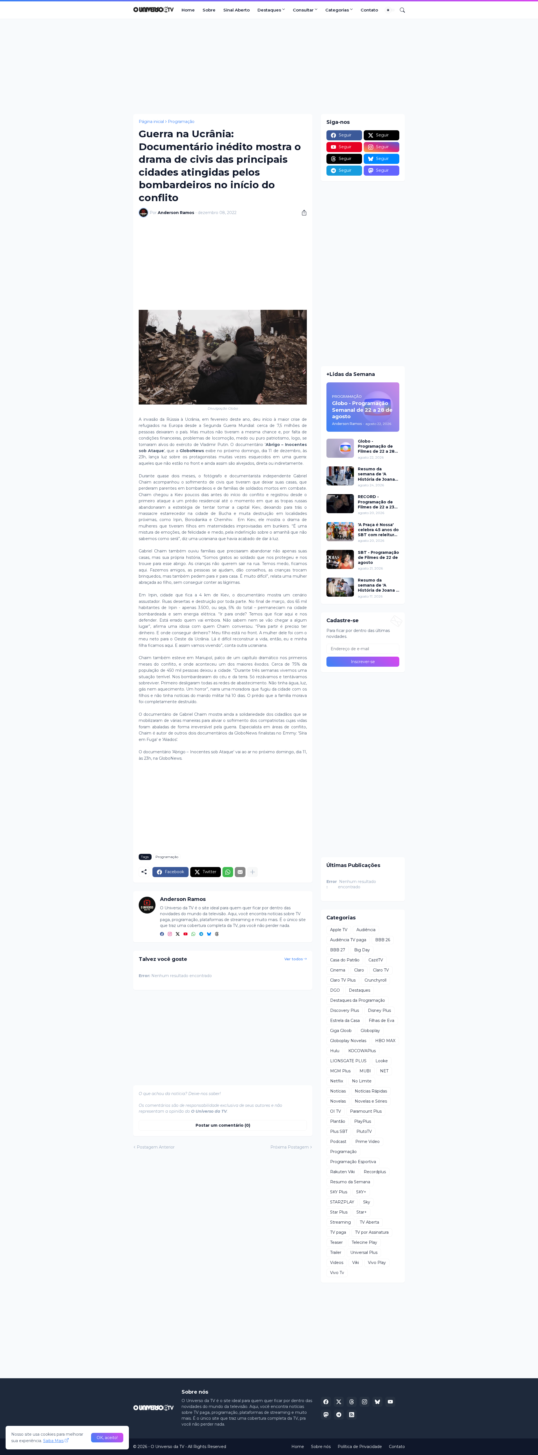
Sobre (209, 10)
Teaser (336, 1242)
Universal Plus (363, 1252)
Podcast (338, 1141)
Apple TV (338, 929)
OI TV (335, 1111)
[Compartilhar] (302, 212)
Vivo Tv (337, 1272)
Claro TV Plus (343, 980)
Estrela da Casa (345, 1020)
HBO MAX (385, 1040)
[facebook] (162, 934)
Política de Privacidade (360, 1446)
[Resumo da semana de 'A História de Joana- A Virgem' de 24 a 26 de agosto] (340, 475)
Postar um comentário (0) (223, 1125)
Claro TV (381, 970)
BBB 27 (337, 949)
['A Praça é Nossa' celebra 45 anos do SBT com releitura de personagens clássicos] (340, 531)
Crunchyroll (375, 980)
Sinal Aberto (236, 10)
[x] (339, 1402)
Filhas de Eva (381, 1020)
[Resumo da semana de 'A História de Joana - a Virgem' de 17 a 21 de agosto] (340, 587)
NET (384, 1070)
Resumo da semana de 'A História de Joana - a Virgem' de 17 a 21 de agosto (378, 585)
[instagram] (170, 934)
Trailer (335, 1252)
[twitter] (178, 934)
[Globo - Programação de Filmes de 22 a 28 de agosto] (340, 448)
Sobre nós (321, 1446)
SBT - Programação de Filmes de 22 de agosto (378, 557)
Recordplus (375, 1171)
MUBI (365, 1070)
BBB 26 (382, 939)
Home (188, 10)
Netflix (336, 1081)
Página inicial (151, 122)
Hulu (334, 1050)
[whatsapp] (193, 934)
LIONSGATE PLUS (348, 1060)
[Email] (240, 872)
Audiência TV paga (348, 939)
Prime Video (367, 1141)
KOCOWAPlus (362, 1050)
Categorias (337, 10)
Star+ (361, 1212)
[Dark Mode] (390, 10)
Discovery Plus (344, 1010)
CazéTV (375, 960)
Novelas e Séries (371, 1101)
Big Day (362, 949)
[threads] (217, 934)
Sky (366, 1202)
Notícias (338, 1091)
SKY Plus (338, 1191)
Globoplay (370, 1030)
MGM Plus (340, 1070)
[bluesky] (209, 934)
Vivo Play (377, 1262)
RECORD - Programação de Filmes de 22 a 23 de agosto (376, 502)
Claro (359, 970)
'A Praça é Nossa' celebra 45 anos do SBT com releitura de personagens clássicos (378, 530)
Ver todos (293, 959)
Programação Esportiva (353, 1161)
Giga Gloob (341, 1030)
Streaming (340, 1222)
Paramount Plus (366, 1111)
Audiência (365, 929)
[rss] (352, 1415)
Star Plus (338, 1212)
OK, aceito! (107, 1437)
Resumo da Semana (350, 1181)
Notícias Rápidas (371, 1091)
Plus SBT (338, 1131)
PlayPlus (362, 1121)
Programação (181, 122)
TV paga (338, 1232)
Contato (369, 10)
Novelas (338, 1101)
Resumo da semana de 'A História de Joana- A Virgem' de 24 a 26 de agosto (377, 474)
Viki (355, 1262)
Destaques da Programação (357, 1000)
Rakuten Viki (342, 1171)
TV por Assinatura (372, 1232)
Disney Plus (379, 1010)
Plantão (337, 1121)
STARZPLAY (342, 1202)
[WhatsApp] (227, 872)
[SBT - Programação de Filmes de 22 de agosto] (340, 559)
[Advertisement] (269, 66)
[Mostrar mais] (252, 872)
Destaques (269, 10)
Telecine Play (364, 1242)
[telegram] (201, 934)
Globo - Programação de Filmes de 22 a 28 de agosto (376, 446)
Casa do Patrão (345, 960)
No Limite (362, 1081)
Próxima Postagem (289, 1147)
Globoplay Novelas (348, 1040)
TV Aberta (369, 1222)
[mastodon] (326, 1415)
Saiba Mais (53, 1440)
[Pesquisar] (400, 10)
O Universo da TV (167, 1446)
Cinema (337, 970)
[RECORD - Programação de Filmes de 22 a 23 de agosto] (340, 503)
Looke (381, 1060)
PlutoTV (364, 1131)
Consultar (303, 10)
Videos (336, 1262)
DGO (335, 990)
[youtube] (185, 934)
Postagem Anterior (156, 1147)
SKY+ (361, 1191)
